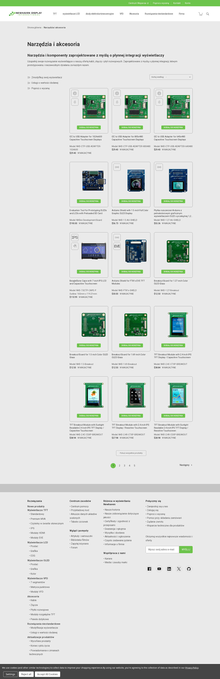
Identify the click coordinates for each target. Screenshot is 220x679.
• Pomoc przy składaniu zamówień (164, 518)
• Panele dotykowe (39, 619)
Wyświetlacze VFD (37, 578)
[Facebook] (149, 569)
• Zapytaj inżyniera (79, 543)
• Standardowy (36, 514)
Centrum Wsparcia (138, 3)
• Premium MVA (37, 518)
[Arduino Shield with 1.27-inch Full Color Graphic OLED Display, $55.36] (178, 181)
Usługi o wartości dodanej (44, 82)
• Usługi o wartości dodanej (43, 632)
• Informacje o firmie (113, 544)
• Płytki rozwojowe (39, 609)
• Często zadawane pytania (117, 540)
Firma (181, 14)
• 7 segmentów (37, 582)
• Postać (33, 546)
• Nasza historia (111, 509)
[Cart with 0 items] (200, 14)
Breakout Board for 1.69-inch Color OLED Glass (129, 356)
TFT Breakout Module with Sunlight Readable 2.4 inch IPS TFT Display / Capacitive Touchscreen (87, 428)
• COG (32, 555)
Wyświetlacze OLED (38, 560)
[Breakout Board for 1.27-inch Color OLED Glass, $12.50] (178, 252)
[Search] (207, 14)
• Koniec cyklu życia (39, 645)
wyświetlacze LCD (71, 14)
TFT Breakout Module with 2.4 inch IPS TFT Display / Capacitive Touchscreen (172, 356)
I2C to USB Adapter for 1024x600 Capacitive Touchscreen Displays (86, 138)
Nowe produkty (35, 506)
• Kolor (32, 573)
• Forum (74, 547)
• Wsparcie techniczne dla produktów (165, 525)
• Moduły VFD (36, 591)
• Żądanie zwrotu (154, 521)
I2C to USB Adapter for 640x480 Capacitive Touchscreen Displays (170, 138)
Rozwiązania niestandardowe (159, 14)
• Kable (33, 600)
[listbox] (179, 77)
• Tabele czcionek (79, 521)
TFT (55, 14)
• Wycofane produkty (40, 641)
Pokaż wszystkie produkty (131, 453)
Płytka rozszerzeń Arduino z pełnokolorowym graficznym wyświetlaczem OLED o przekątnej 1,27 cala (173, 213)
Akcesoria (134, 14)
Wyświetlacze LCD (37, 542)
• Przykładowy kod (79, 510)
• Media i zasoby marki (115, 562)
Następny (185, 465)
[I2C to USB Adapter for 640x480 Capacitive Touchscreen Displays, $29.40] (178, 108)
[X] (179, 569)
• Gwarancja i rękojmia (114, 528)
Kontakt (177, 3)
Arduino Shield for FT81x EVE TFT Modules (128, 282)
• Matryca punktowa (39, 587)
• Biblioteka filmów (79, 540)
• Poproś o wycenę (155, 514)
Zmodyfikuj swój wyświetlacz (46, 77)
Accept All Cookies (47, 674)
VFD (121, 14)
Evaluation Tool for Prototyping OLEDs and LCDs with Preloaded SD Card (88, 212)
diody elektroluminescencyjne (100, 14)
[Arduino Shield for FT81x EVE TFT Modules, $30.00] (136, 252)
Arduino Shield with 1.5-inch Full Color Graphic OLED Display (130, 212)
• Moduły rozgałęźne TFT (42, 614)
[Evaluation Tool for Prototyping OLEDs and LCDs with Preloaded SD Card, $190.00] (94, 181)
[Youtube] (159, 569)
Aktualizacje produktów (40, 637)
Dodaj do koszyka (88, 127)
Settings (10, 674)
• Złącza (33, 605)
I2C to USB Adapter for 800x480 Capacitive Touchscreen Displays (128, 138)
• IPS (31, 528)
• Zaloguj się (152, 510)
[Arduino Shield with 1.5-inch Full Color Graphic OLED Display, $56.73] (136, 181)
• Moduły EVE (36, 537)
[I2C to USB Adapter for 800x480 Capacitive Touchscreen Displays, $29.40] (136, 108)
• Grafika (33, 551)
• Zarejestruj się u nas (157, 506)
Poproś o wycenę (161, 3)
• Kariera (107, 558)
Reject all (26, 674)
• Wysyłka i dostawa (113, 532)
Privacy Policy (191, 667)
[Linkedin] (169, 569)
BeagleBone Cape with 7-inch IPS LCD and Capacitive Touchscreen (88, 282)
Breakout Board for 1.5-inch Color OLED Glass (89, 356)
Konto (188, 3)
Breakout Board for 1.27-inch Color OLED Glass (171, 282)
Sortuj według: (157, 77)
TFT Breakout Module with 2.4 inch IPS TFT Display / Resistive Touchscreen (130, 426)
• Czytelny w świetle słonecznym (46, 523)
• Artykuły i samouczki (81, 536)
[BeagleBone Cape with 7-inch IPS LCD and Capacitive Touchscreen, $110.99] (94, 252)
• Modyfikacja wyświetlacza (43, 627)
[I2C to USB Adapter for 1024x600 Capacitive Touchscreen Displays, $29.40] (94, 108)
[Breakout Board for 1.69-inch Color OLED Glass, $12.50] (136, 325)
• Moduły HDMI (37, 533)
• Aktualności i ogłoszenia (116, 536)
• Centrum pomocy (79, 506)
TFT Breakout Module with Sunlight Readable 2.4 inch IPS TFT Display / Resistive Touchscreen (171, 428)
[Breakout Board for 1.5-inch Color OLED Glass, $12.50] (94, 325)
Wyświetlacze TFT (37, 510)
